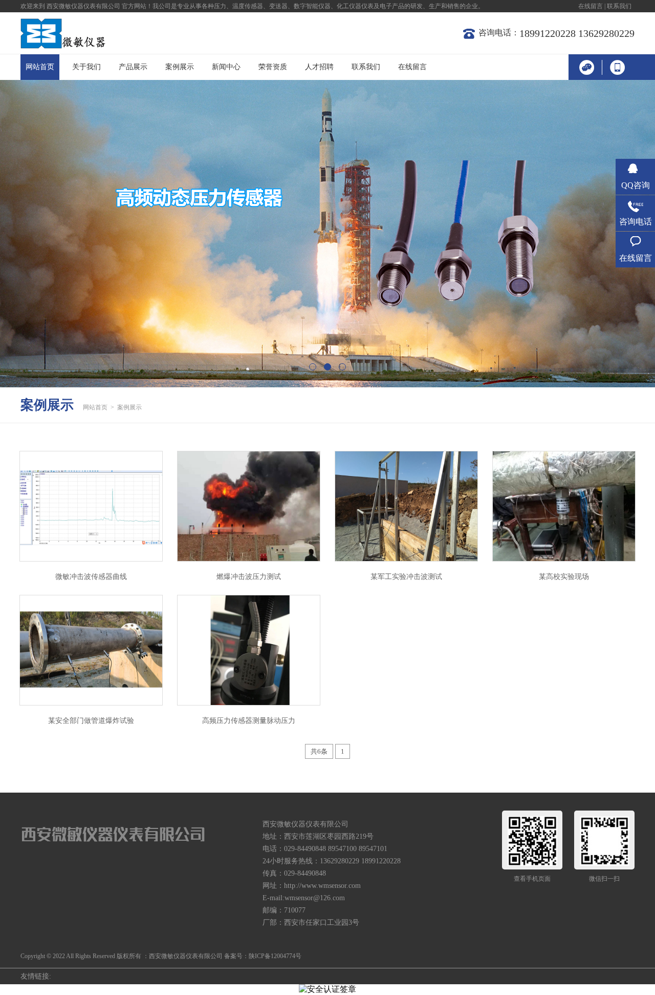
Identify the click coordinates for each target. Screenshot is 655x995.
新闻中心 (226, 67)
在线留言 (590, 6)
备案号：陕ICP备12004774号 (262, 956)
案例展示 (179, 67)
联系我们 (619, 6)
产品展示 (133, 67)
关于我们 (86, 67)
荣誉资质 (272, 67)
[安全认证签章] (327, 989)
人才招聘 (319, 67)
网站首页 (40, 67)
